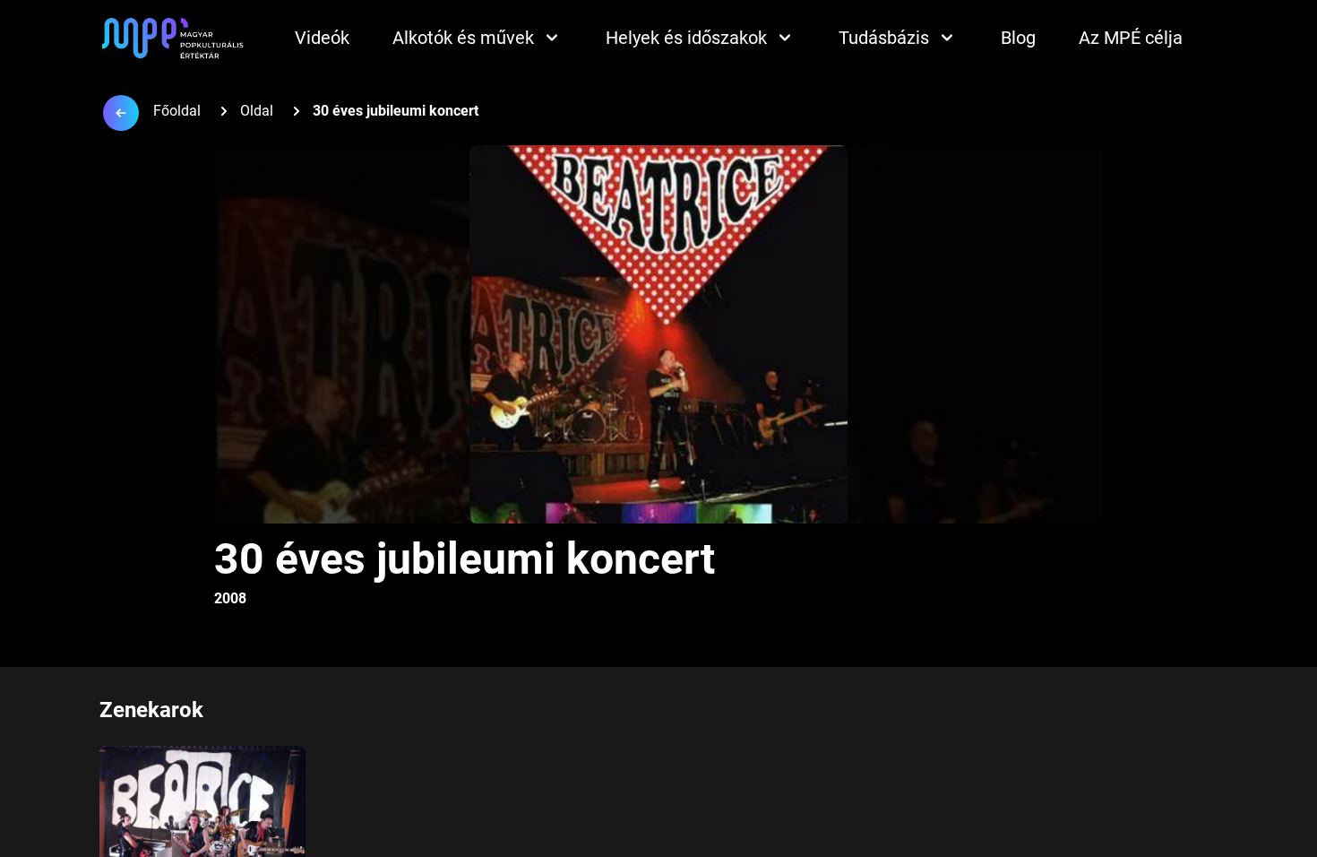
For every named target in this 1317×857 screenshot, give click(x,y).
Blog (1018, 37)
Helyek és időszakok (686, 37)
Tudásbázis (884, 37)
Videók (322, 37)
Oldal (256, 110)
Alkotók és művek (463, 37)
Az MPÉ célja (1131, 37)
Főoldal (177, 110)
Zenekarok (151, 710)
